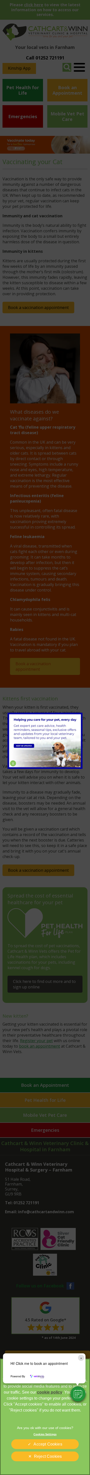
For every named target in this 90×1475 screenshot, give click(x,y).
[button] (78, 1393)
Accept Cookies (48, 1444)
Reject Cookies (48, 1456)
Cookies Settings (45, 1434)
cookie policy (49, 1392)
